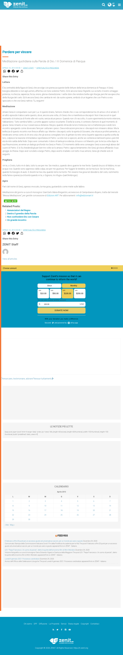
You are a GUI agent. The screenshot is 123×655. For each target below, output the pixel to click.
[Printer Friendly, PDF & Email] (10, 200)
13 (94, 506)
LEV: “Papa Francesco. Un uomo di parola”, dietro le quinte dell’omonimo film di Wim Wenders (40, 550)
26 (78, 515)
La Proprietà (54, 624)
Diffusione (43, 624)
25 (61, 515)
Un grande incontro (16, 220)
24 (45, 515)
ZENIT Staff (28, 68)
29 (13, 519)
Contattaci (94, 624)
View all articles (9, 259)
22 (13, 515)
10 (45, 506)
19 (78, 510)
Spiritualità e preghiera (47, 68)
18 (61, 510)
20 (94, 510)
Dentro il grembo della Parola (21, 213)
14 (110, 506)
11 (61, 506)
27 (94, 515)
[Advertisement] (61, 27)
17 (45, 510)
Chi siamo (28, 624)
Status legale (73, 624)
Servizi (63, 624)
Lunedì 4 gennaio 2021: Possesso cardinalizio (22, 559)
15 (13, 510)
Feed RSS (63, 535)
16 (29, 510)
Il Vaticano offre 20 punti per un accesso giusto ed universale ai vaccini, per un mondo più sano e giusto (44, 541)
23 (29, 515)
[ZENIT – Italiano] (34, 5)
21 (110, 510)
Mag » (12, 525)
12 (78, 506)
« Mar (7, 525)
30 (29, 519)
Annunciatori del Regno (19, 210)
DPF (35, 624)
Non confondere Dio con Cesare (23, 216)
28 (110, 515)
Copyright (85, 624)
